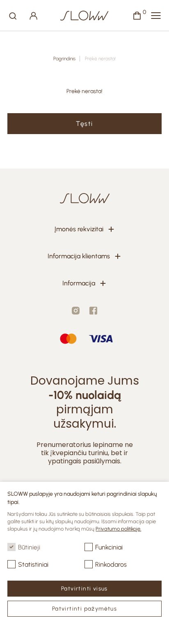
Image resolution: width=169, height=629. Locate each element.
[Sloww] (84, 16)
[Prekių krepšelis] (137, 15)
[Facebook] (93, 310)
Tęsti (84, 124)
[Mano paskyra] (33, 15)
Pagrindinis (64, 59)
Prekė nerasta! (100, 59)
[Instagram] (75, 310)
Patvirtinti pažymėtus (84, 608)
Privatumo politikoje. (118, 529)
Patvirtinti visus (84, 588)
